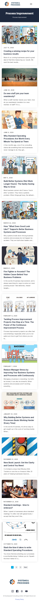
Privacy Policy (19, 599)
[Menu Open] (31, 4)
